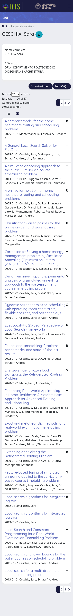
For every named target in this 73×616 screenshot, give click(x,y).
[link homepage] (12, 6)
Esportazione (39, 86)
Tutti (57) (61, 86)
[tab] (9, 113)
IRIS (4, 26)
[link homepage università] (45, 6)
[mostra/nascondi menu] (69, 6)
